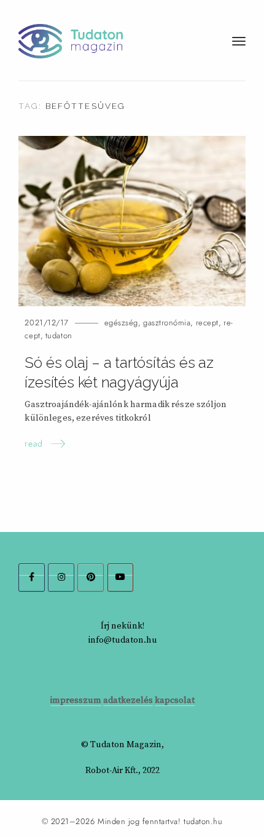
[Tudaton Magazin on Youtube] (120, 577)
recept (207, 322)
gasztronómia (166, 322)
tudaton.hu (203, 821)
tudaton (58, 335)
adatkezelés (128, 700)
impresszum (75, 700)
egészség (121, 322)
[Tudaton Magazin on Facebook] (31, 577)
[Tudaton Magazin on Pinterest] (90, 577)
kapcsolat (175, 700)
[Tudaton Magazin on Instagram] (61, 577)
